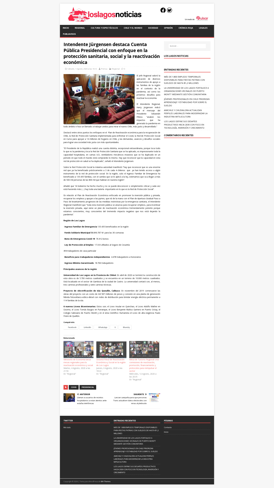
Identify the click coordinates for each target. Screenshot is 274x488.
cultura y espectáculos (104, 27)
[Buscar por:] (187, 46)
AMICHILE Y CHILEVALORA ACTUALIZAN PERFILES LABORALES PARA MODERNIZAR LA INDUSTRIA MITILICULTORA (185, 113)
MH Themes (105, 481)
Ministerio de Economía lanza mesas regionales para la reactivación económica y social (78, 362)
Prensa (104, 69)
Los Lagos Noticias (176, 55)
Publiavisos (69, 34)
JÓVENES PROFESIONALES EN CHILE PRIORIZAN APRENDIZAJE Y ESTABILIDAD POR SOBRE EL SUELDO (186, 102)
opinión (168, 27)
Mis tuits (67, 427)
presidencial (88, 387)
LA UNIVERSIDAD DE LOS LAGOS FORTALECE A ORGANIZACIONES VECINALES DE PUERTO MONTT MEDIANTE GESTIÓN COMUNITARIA (186, 91)
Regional (80, 27)
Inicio (66, 27)
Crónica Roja (186, 27)
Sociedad (153, 27)
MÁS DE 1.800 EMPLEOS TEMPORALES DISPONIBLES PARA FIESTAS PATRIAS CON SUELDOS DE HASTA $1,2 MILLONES (184, 80)
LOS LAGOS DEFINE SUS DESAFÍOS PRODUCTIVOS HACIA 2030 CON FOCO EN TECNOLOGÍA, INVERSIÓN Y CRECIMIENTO (184, 124)
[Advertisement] (187, 162)
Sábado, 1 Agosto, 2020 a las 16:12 (82, 69)
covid (73, 387)
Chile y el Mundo (133, 27)
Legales (203, 27)
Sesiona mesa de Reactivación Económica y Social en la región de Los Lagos (111, 362)
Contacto (168, 427)
